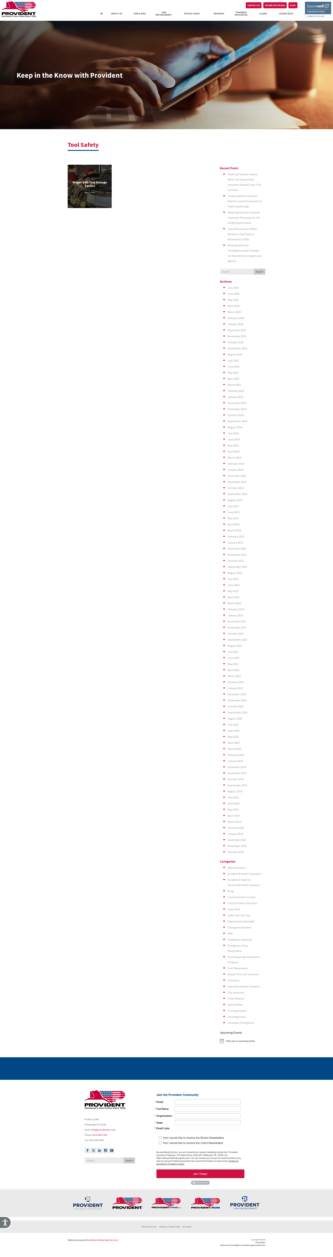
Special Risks (235, 1004)
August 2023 (235, 500)
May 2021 (233, 664)
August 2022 (235, 573)
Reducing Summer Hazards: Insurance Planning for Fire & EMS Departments (244, 218)
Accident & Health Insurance (244, 873)
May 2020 (233, 736)
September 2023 (237, 494)
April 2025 (234, 378)
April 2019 (234, 815)
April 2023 (234, 524)
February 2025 (236, 391)
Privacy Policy (149, 1226)
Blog (230, 891)
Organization (164, 1115)
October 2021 (236, 633)
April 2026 (234, 306)
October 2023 (236, 488)
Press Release (236, 998)
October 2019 (236, 779)
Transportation (237, 1010)
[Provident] (23, 9)
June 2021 (234, 658)
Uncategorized (236, 1016)
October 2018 (236, 852)
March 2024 (234, 457)
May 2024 (233, 445)
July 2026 (233, 287)
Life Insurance (236, 992)
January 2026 (235, 324)
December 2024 (237, 403)
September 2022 (237, 567)
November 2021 (237, 627)
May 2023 (233, 518)
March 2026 (234, 312)
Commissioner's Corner (242, 897)
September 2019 (237, 785)
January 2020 (235, 761)
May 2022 (233, 591)
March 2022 (234, 603)
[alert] (243, 1041)
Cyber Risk (234, 909)
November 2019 (237, 773)
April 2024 (234, 451)
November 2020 (237, 700)
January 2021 (235, 688)
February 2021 (236, 682)
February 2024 (236, 463)
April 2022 (234, 597)
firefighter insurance (240, 939)
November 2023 (237, 482)
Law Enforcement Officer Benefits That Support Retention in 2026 (242, 234)
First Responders (238, 968)
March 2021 (234, 676)
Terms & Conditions (169, 1226)
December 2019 (237, 767)
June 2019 (234, 803)
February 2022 (236, 609)
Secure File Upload (275, 5)
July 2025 (233, 360)
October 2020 (236, 706)
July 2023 (233, 506)
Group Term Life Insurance (243, 974)
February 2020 (236, 755)
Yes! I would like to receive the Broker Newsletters (193, 1138)
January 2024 (235, 469)
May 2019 (233, 809)
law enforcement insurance (244, 986)
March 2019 (234, 821)
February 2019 (236, 827)
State (159, 1122)
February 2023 (236, 536)
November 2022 (237, 554)
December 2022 (237, 548)
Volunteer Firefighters (241, 1022)
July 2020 (233, 724)
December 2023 (237, 475)
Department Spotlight (241, 921)
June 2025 (234, 366)
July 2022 (233, 579)
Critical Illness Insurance (242, 903)
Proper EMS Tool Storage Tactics (90, 184)
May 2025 (233, 372)
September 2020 (237, 712)
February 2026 (236, 318)
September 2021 (237, 639)
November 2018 (237, 846)
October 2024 (236, 415)
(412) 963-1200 (99, 1135)
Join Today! (200, 1174)
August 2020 (235, 718)
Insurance (233, 980)
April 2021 (234, 670)
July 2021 (233, 651)
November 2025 (237, 336)
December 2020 (237, 694)
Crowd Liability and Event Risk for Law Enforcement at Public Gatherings (245, 201)
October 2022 (236, 560)
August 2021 (235, 645)
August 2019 (235, 791)
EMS (230, 933)
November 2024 (237, 409)
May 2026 (233, 300)
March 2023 (234, 530)
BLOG (293, 5)
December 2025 (237, 330)
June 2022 (234, 585)
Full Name (162, 1109)
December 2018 (237, 840)
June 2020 (234, 730)
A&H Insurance (236, 867)
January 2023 (235, 542)
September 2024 (237, 421)
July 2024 (233, 433)
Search (259, 271)
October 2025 (236, 342)
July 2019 (233, 797)
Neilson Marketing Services (104, 1240)
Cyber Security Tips (239, 915)
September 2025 (237, 348)
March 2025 (234, 384)
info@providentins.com (103, 1129)
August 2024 (235, 427)
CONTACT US (253, 5)
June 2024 (234, 439)
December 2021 (237, 621)
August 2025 (235, 354)
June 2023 (234, 512)
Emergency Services (239, 927)
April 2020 (234, 742)
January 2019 (235, 834)
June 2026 (234, 293)
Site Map (186, 1226)
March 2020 (234, 749)
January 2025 (235, 397)
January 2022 (235, 615)
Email (159, 1102)
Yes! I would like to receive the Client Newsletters (193, 1143)
